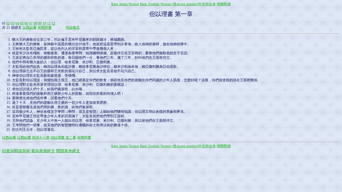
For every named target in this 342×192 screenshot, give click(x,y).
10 (44, 23)
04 (17, 23)
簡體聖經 (224, 4)
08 (35, 23)
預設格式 (73, 28)
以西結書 (30, 28)
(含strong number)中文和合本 (194, 4)
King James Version (125, 4)
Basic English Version (155, 4)
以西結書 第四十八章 (33, 138)
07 (31, 23)
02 (8, 23)
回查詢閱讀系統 (16, 151)
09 (40, 23)
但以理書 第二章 (63, 138)
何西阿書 (45, 28)
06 (26, 23)
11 (49, 23)
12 (53, 23)
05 (22, 23)
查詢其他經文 (43, 151)
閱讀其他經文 (68, 151)
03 (13, 23)
